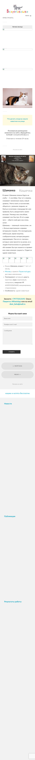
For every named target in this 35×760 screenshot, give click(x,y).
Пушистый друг (24, 271)
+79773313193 (18, 299)
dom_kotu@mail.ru (17, 304)
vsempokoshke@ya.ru (21, 135)
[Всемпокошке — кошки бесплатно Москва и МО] (17, 9)
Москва (8, 271)
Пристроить (8, 18)
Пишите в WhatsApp (12, 301)
